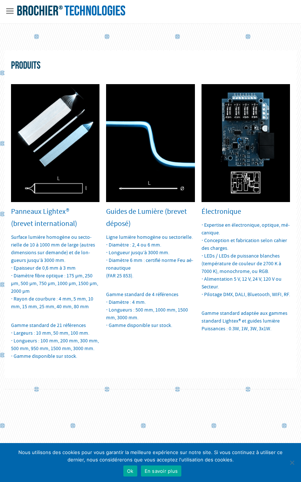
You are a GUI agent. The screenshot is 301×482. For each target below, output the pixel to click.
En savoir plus (161, 471)
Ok (130, 471)
